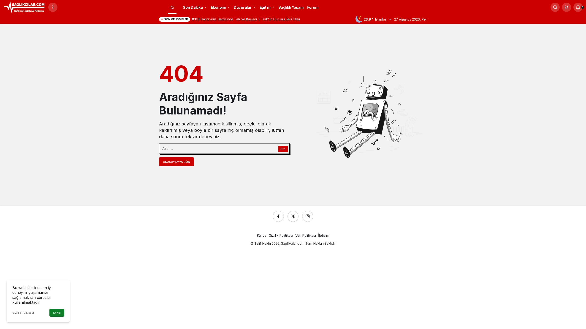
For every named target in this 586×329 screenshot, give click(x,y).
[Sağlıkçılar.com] (24, 7)
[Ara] (555, 7)
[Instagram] (307, 216)
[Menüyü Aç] (52, 7)
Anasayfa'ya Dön (176, 162)
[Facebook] (278, 216)
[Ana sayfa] (172, 7)
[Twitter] (293, 216)
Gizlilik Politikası (23, 312)
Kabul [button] (57, 313)
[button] (566, 7)
